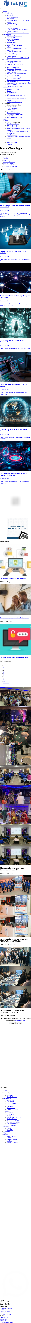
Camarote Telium (11, 106)
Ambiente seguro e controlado (15, 64)
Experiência (6, 1131)
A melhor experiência (13, 108)
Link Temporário (11, 44)
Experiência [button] (6, 103)
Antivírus (9, 100)
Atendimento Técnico (13, 124)
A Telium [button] (6, 12)
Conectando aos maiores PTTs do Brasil (18, 58)
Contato (5, 1134)
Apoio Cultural (11, 116)
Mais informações (20, 1020)
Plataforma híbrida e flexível (14, 86)
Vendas (9, 1137)
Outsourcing (6, 1111)
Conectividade (7, 1098)
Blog (4, 119)
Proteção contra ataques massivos (16, 95)
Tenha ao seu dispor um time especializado (18, 80)
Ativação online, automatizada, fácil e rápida (19, 83)
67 (4, 681)
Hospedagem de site (12, 81)
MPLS (9, 47)
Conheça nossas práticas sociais (15, 114)
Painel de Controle (12, 142)
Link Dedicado (11, 37)
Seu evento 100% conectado (14, 45)
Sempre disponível (12, 42)
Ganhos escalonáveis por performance (17, 29)
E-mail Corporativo (12, 84)
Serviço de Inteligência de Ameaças (16, 98)
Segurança (6, 1126)
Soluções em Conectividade (14, 36)
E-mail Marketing (11, 1125)
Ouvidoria (9, 130)
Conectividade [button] (7, 34)
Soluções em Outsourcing (14, 61)
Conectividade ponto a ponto (15, 51)
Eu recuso (12, 1023)
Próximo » (6, 683)
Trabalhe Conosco (12, 23)
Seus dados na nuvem (13, 67)
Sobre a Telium (11, 14)
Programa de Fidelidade (13, 111)
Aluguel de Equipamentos (14, 1117)
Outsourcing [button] (6, 59)
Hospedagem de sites (12, 1123)
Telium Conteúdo (11, 56)
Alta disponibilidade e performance (16, 73)
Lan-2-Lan (10, 50)
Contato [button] (5, 120)
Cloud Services (11, 66)
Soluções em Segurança (13, 89)
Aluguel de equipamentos (14, 69)
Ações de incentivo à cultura (14, 117)
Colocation (10, 62)
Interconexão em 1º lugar (13, 55)
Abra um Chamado (12, 127)
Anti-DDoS (10, 94)
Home (5, 11)
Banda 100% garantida (13, 39)
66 (4, 679)
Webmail (9, 144)
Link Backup (10, 40)
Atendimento (10, 18)
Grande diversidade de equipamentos (17, 70)
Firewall (9, 91)
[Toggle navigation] (0, 8)
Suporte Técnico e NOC (13, 125)
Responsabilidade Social (13, 113)
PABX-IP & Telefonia (13, 75)
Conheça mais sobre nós (13, 17)
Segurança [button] (6, 87)
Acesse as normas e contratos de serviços (18, 33)
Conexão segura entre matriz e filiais (17, 48)
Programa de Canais (12, 28)
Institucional (10, 15)
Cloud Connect (11, 53)
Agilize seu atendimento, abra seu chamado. (19, 128)
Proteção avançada (12, 92)
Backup (9, 1115)
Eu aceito (19, 1023)
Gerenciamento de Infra (13, 78)
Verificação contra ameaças (14, 102)
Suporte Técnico (11, 1136)
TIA (8, 97)
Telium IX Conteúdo (12, 1109)
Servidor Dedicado (12, 72)
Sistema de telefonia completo (15, 77)
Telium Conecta (11, 109)
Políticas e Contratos (12, 31)
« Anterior (6, 664)
